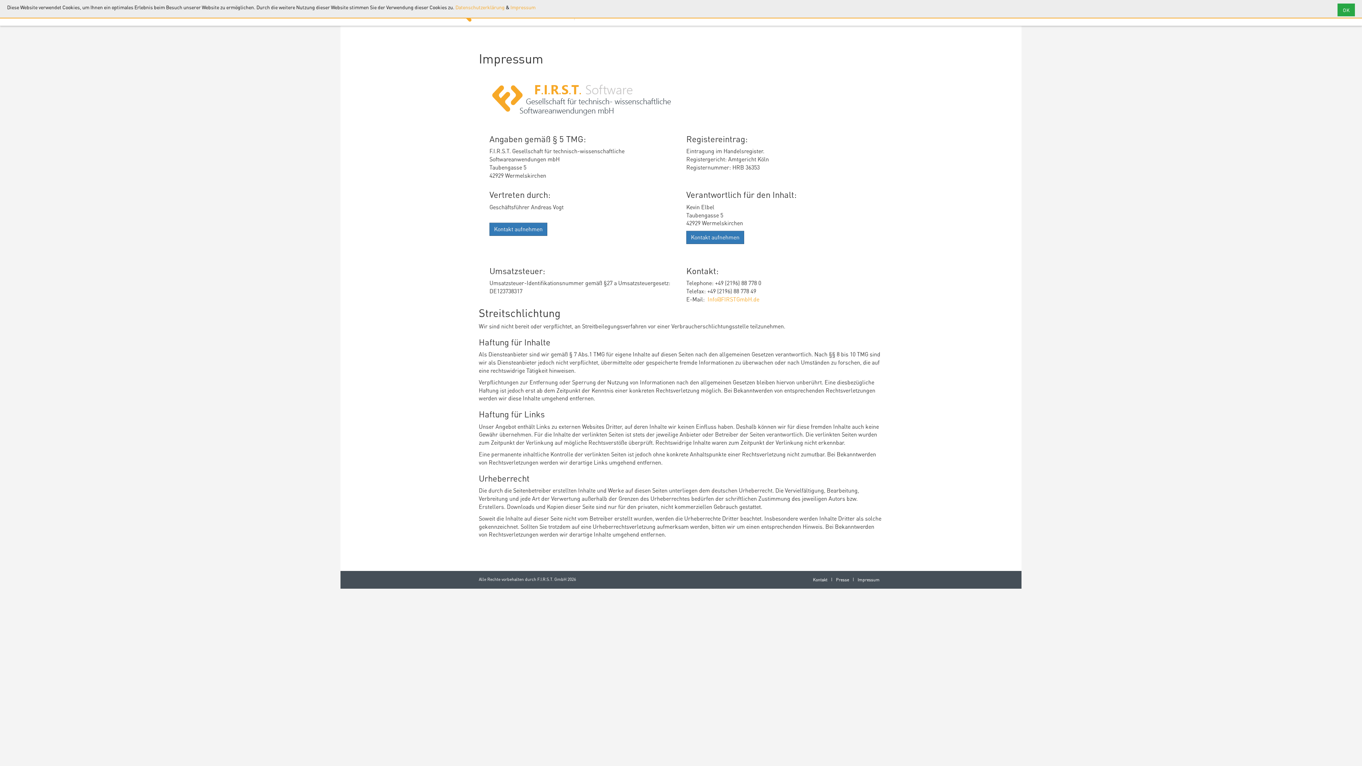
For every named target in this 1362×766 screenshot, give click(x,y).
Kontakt (820, 579)
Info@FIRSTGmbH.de (733, 299)
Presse (842, 579)
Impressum (523, 7)
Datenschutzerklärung (480, 7)
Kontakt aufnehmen (518, 229)
